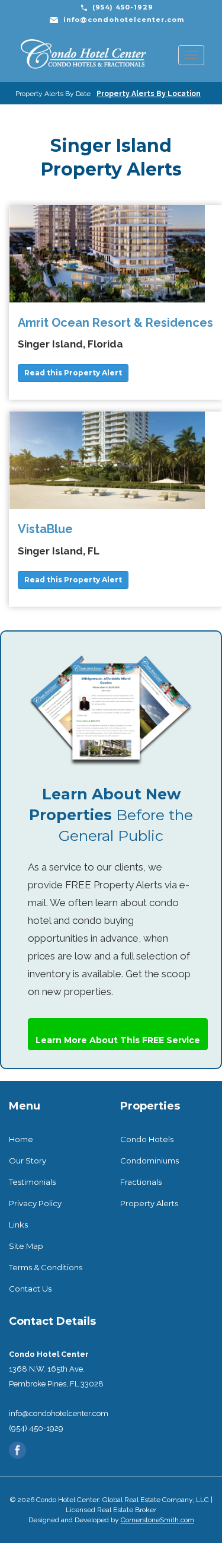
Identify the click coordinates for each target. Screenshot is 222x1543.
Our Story (27, 1160)
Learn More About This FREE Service (118, 1040)
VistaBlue (45, 529)
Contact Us (30, 1288)
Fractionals (141, 1182)
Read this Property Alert (73, 372)
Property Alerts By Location (148, 94)
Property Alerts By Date (53, 94)
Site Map (26, 1246)
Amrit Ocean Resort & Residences (115, 322)
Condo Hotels (146, 1139)
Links (18, 1224)
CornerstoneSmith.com (157, 1520)
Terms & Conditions (45, 1267)
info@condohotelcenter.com (123, 19)
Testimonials (32, 1182)
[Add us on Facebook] (17, 1449)
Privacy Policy (35, 1203)
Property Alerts (149, 1203)
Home (21, 1139)
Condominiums (149, 1160)
